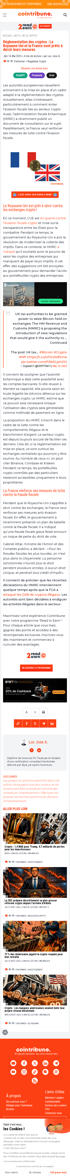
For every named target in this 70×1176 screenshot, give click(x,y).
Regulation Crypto (36, 61)
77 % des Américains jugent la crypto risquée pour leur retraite (34, 955)
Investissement (35, 862)
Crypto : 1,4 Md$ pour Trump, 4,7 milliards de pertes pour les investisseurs (35, 848)
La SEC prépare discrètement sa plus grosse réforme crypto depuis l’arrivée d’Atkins (31, 902)
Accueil (7, 35)
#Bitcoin (46, 352)
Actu (17, 35)
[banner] (35, 294)
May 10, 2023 (59, 366)
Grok (51, 75)
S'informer (19, 61)
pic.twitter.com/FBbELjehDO (44, 362)
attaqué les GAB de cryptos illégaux (31, 595)
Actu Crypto (29, 35)
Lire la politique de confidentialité (19, 1161)
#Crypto (60, 352)
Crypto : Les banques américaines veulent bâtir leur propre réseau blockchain (35, 1009)
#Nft (22, 357)
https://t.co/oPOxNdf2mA (47, 357)
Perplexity (37, 75)
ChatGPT (20, 75)
